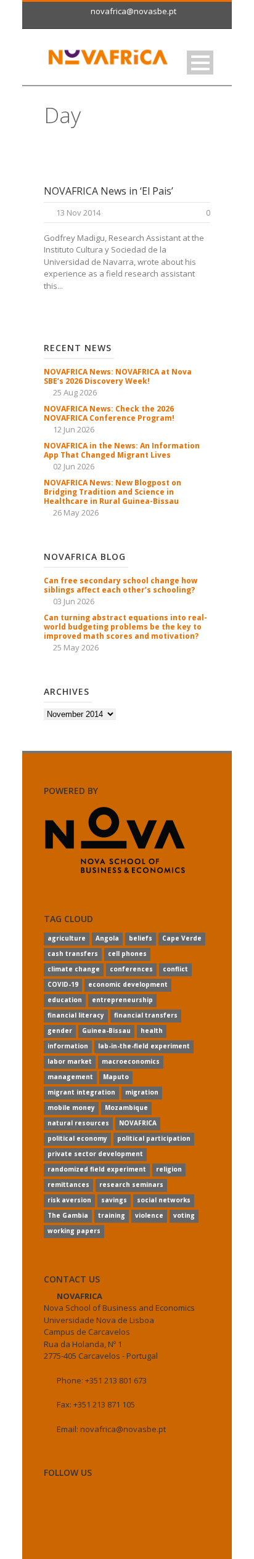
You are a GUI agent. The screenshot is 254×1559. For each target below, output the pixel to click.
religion (169, 1169)
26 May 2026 (76, 512)
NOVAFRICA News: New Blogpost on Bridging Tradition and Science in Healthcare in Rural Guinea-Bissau (112, 491)
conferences (131, 969)
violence (149, 1215)
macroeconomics (131, 1061)
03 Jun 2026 (73, 601)
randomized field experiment (96, 1169)
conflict (175, 969)
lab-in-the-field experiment (144, 1046)
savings (114, 1200)
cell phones (127, 953)
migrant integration (81, 1092)
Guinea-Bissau (106, 1030)
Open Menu (200, 63)
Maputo (116, 1076)
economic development (128, 984)
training (111, 1215)
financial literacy (75, 1015)
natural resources (78, 1123)
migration (141, 1092)
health (152, 1030)
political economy (77, 1138)
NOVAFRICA (138, 1123)
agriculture (66, 938)
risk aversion (69, 1200)
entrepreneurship (122, 999)
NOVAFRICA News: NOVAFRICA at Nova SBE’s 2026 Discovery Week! (118, 376)
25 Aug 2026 (75, 392)
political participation (153, 1138)
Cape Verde (182, 938)
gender (59, 1030)
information (67, 1046)
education (64, 999)
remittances (68, 1184)
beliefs (140, 938)
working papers (73, 1230)
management (70, 1076)
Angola (107, 938)
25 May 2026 (76, 647)
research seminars (131, 1184)
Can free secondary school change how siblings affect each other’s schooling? (120, 585)
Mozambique (126, 1107)
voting (184, 1215)
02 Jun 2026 (73, 466)
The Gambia (67, 1215)
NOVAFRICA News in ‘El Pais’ (108, 191)
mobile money (71, 1107)
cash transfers (72, 953)
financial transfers (146, 1015)
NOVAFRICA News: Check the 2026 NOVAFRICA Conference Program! (109, 413)
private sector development (95, 1153)
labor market (69, 1061)
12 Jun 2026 (73, 429)
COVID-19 (62, 984)
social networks (163, 1200)
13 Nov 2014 (78, 212)
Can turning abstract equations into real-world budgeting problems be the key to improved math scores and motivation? (125, 626)
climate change (73, 969)
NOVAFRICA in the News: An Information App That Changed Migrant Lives (122, 450)
